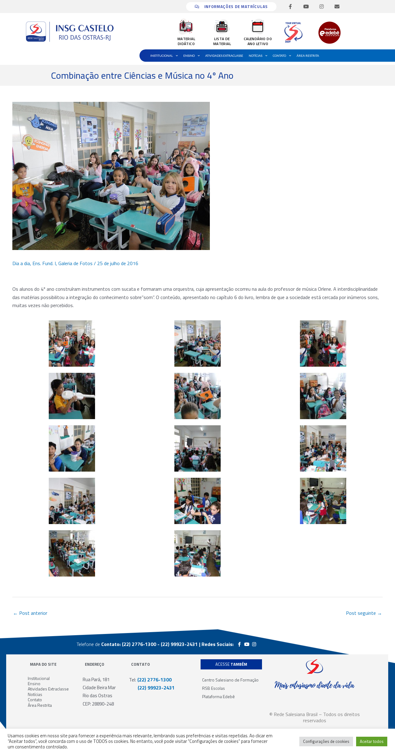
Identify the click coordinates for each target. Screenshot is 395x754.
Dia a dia (21, 263)
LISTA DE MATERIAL (222, 41)
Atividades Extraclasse (224, 55)
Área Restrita (308, 55)
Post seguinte (364, 613)
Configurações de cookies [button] (326, 741)
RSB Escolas (213, 688)
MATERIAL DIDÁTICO (186, 41)
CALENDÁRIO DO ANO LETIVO (258, 41)
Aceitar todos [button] (372, 741)
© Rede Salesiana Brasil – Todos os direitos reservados (314, 717)
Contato (279, 55)
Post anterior (30, 613)
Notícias (255, 55)
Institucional (161, 55)
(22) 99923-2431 (152, 687)
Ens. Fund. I (44, 263)
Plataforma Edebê (218, 696)
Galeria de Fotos (75, 263)
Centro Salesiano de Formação (230, 680)
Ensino (189, 55)
